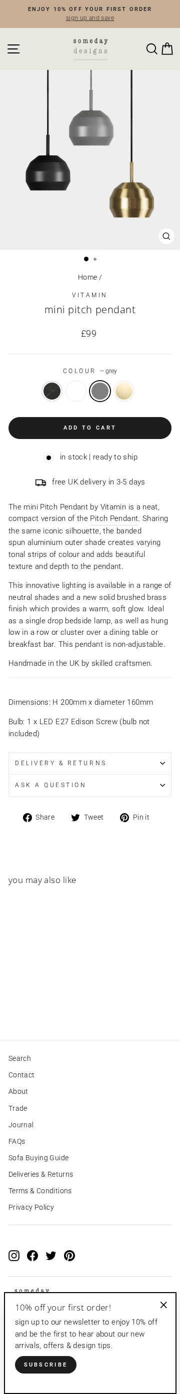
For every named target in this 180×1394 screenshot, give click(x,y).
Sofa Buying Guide (38, 1158)
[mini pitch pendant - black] (14, 1004)
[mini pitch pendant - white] (26, 1004)
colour (90, 371)
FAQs (16, 1141)
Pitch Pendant (114, 518)
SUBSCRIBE (46, 1365)
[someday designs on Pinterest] (69, 1255)
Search (19, 1058)
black (52, 391)
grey (100, 391)
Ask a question (50, 785)
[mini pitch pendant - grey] (37, 1004)
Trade (18, 1108)
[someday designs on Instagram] (14, 1255)
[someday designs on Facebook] (32, 1255)
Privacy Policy (31, 1207)
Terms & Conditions (40, 1191)
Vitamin (90, 295)
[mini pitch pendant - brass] (48, 1004)
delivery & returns (61, 763)
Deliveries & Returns (40, 1174)
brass (124, 391)
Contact (21, 1075)
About (18, 1091)
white (76, 391)
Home (87, 277)
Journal (21, 1125)
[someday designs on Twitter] (51, 1255)
